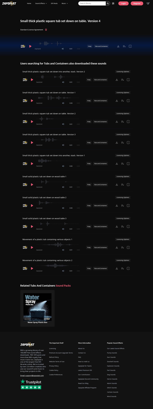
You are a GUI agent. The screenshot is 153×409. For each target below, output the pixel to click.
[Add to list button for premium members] (124, 46)
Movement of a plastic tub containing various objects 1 (47, 239)
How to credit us (84, 362)
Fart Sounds (111, 370)
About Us (81, 348)
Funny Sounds (112, 353)
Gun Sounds (111, 357)
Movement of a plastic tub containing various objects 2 (47, 260)
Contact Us (82, 353)
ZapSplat (38, 49)
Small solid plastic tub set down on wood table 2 (44, 197)
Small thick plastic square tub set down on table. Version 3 (49, 134)
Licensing (52, 348)
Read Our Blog (83, 383)
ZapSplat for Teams (85, 366)
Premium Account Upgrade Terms (61, 353)
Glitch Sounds (112, 388)
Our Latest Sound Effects (115, 348)
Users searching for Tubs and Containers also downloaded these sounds (63, 63)
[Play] (30, 46)
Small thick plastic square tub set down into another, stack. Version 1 (53, 155)
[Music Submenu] (68, 3)
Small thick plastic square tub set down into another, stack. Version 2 (53, 71)
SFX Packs (54, 3)
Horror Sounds (112, 379)
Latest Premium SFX (85, 370)
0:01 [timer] (71, 49)
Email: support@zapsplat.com (32, 375)
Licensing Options (123, 72)
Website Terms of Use (56, 362)
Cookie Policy (53, 370)
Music (64, 3)
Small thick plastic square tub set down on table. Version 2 (49, 113)
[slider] (57, 43)
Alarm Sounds (112, 383)
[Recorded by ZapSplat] (23, 46)
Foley (89, 46)
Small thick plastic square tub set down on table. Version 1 (49, 92)
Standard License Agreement (31, 30)
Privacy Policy (53, 366)
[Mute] (63, 49)
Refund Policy (54, 357)
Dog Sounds (111, 375)
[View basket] (148, 3)
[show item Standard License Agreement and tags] (130, 46)
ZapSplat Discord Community (88, 379)
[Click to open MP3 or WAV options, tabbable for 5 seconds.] (118, 46)
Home (29, 3)
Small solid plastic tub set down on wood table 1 (44, 176)
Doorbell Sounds (113, 362)
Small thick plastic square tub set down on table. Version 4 (60, 21)
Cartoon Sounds (112, 392)
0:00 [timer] (78, 49)
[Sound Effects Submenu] (47, 3)
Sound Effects (40, 3)
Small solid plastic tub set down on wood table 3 (44, 218)
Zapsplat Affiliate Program (87, 388)
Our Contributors (84, 375)
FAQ (79, 357)
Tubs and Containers (101, 46)
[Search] (108, 3)
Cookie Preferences (56, 375)
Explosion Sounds (113, 366)
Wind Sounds (111, 396)
